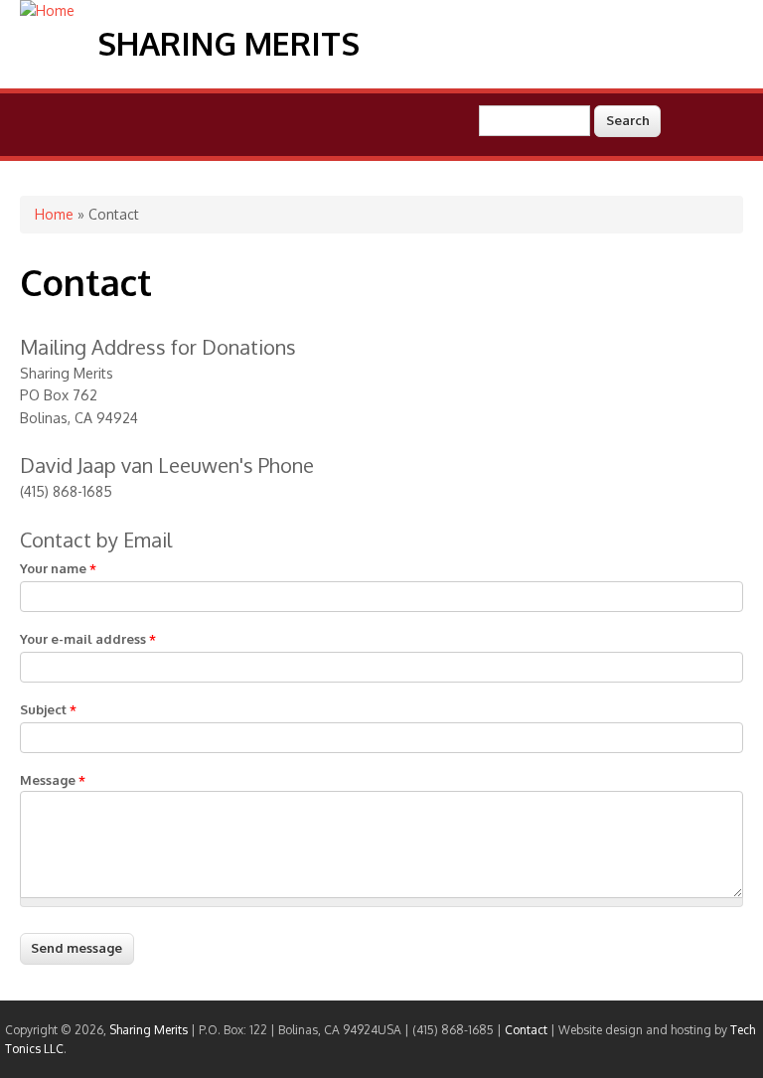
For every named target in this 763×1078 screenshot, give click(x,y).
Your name (58, 568)
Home (54, 214)
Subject (48, 709)
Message (52, 780)
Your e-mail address (88, 639)
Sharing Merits (228, 43)
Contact (526, 1029)
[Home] (47, 10)
